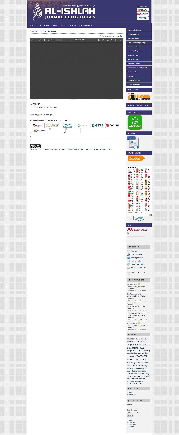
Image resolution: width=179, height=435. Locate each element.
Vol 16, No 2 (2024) (42, 31)
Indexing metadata (137, 258)
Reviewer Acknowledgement (137, 68)
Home (32, 25)
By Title (131, 427)
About (39, 25)
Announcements (85, 25)
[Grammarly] (136, 236)
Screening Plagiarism (134, 51)
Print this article (136, 254)
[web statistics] (138, 219)
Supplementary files (138, 264)
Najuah (53, 31)
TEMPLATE (131, 133)
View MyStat (139, 221)
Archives (72, 25)
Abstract (134, 251)
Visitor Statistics (133, 72)
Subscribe (132, 394)
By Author (132, 425)
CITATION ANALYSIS (134, 153)
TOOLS (129, 225)
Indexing (130, 76)
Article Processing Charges (136, 43)
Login (46, 25)
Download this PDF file (112, 36)
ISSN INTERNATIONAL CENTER (137, 105)
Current (63, 25)
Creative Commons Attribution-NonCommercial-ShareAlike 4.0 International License (81, 149)
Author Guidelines (133, 84)
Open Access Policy (134, 55)
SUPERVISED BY (132, 90)
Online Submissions (134, 30)
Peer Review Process (134, 47)
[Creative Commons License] (35, 148)
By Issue (132, 423)
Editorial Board (133, 34)
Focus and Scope (133, 38)
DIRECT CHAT (132, 112)
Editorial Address (133, 80)
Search (54, 25)
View (130, 392)
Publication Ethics (133, 63)
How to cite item (136, 261)
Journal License (133, 59)
